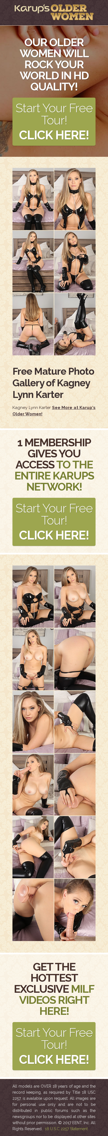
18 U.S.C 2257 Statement (66, 1129)
